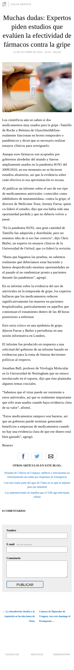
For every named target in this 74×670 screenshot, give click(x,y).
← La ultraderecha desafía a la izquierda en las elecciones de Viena (19, 616)
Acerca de (12, 654)
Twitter (37, 456)
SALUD (57, 52)
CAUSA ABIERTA (20, 4)
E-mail (19, 544)
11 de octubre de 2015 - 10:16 (32, 52)
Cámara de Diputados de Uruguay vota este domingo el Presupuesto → (54, 616)
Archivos (37, 654)
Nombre (11, 530)
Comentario (13, 558)
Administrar (61, 654)
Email (50, 456)
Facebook (23, 456)
